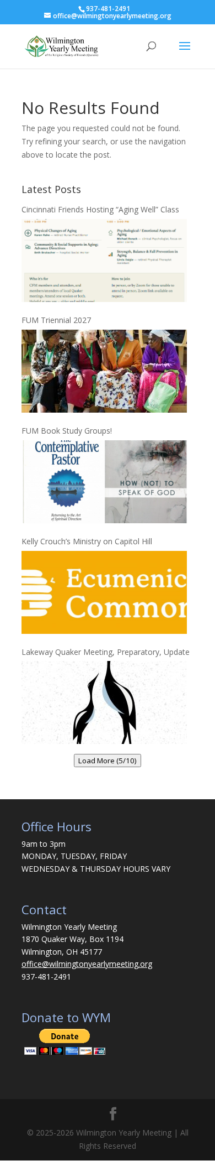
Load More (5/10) (107, 761)
